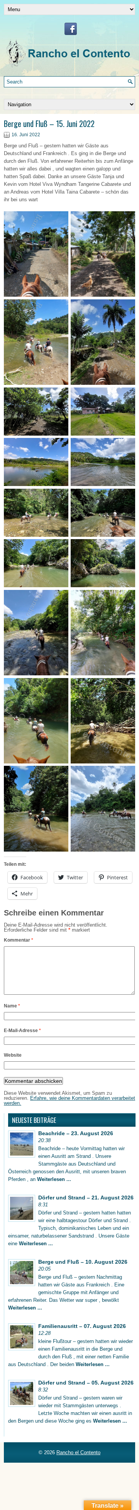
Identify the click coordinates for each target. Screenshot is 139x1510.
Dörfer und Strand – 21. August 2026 (86, 1197)
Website (13, 1055)
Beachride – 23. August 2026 (75, 1133)
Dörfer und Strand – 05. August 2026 (86, 1383)
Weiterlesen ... (54, 1179)
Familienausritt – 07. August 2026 (82, 1326)
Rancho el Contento (78, 1452)
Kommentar (18, 940)
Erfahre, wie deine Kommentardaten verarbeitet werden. (69, 1100)
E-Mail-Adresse (22, 1030)
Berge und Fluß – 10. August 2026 (82, 1262)
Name (12, 1006)
